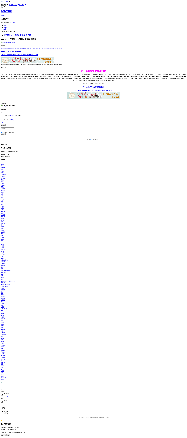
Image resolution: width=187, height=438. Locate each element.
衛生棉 (2, 354)
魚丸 (2, 204)
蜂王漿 (2, 251)
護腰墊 (2, 277)
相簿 (5, 25)
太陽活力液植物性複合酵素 (8, 281)
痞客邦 (12, 115)
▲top (2, 122)
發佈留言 (3, 134)
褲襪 (2, 327)
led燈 (2, 310)
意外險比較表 (4, 260)
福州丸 (2, 209)
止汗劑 (2, 183)
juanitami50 (3, 106)
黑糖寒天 (3, 283)
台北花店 (3, 300)
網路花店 (3, 294)
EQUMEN (3, 377)
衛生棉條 (3, 355)
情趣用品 (3, 345)
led (1, 312)
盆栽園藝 (3, 265)
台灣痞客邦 (6, 11)
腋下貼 (2, 181)
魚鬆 (2, 194)
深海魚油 (3, 254)
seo (1, 360)
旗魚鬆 (2, 192)
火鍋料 (2, 208)
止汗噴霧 (3, 185)
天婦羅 (2, 206)
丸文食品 (3, 188)
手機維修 (3, 352)
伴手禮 (2, 199)
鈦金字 (2, 315)
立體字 (2, 303)
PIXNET (82, 417)
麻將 (2, 336)
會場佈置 (3, 298)
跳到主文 (3, 15)
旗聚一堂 (3, 190)
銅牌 (2, 305)
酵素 (2, 256)
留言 (15, 115)
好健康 (2, 246)
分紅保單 (3, 261)
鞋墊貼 (2, 187)
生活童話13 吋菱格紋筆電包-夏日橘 (17, 35)
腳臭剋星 (3, 167)
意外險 (2, 258)
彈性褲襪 (3, 329)
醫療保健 (12, 120)
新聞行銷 (3, 362)
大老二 (2, 338)
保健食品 (3, 247)
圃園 (2, 372)
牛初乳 (2, 253)
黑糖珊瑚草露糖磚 (5, 284)
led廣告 (2, 313)
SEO (2, 291)
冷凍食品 (3, 211)
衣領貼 (2, 164)
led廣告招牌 (4, 308)
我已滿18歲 (3, 435)
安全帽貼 (3, 178)
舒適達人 (3, 357)
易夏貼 (2, 180)
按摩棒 (2, 347)
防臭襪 (2, 173)
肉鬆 (2, 195)
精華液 (2, 365)
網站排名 (3, 290)
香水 (2, 369)
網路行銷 (3, 359)
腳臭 (2, 169)
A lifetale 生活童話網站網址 (11, 51)
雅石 (2, 267)
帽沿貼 (2, 166)
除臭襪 (2, 171)
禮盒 (2, 197)
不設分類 (12, 22)
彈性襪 (2, 325)
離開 (8, 435)
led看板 (2, 317)
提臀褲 (2, 379)
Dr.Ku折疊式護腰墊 (6, 270)
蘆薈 (2, 364)
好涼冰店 (3, 176)
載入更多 (3, 125)
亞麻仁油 (3, 249)
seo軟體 (2, 288)
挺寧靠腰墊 (3, 272)
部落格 (5, 27)
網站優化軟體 (4, 286)
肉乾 (2, 202)
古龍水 (2, 371)
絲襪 (2, 331)
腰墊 (2, 276)
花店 (2, 293)
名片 (5, 29)
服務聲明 (107, 417)
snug (2, 221)
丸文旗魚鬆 (3, 334)
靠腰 (2, 274)
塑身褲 (2, 376)
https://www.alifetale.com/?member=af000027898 (19, 55)
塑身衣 (2, 374)
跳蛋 (2, 348)
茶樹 (2, 367)
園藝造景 (3, 263)
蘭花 (2, 269)
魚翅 (2, 213)
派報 (2, 301)
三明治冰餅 (3, 174)
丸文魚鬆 (3, 332)
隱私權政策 (101, 417)
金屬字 (2, 307)
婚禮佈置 (3, 296)
